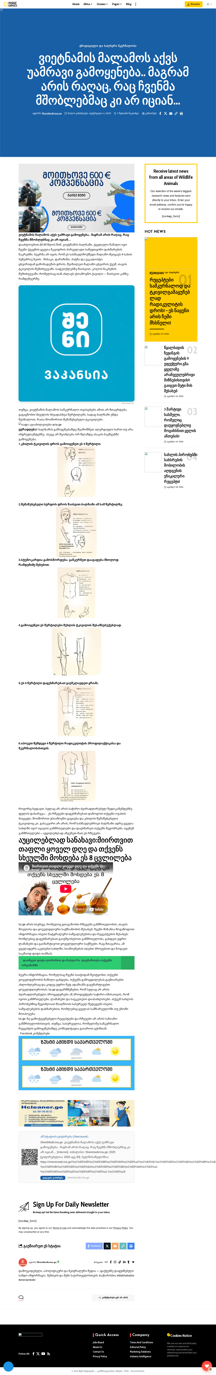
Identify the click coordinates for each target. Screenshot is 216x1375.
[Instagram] (115, 1262)
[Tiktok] (119, 1262)
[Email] (170, 113)
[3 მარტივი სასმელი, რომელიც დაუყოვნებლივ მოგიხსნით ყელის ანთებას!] (153, 417)
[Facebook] (111, 1262)
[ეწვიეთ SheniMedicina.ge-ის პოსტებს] (23, 1262)
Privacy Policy (120, 1227)
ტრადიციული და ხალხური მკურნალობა (108, 46)
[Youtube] (43, 1354)
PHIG (126, 1371)
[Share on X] (165, 113)
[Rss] (48, 1354)
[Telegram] (132, 1262)
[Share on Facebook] (160, 113)
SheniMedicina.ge (52, 113)
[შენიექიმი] (207, 1366)
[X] (37, 1354)
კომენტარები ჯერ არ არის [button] (115, 1298)
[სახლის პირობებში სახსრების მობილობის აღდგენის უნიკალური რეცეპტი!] (153, 462)
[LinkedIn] (124, 1262)
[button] (135, 4)
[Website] (106, 1262)
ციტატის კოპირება (53, 1177)
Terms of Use (60, 1227)
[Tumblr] (128, 1262)
